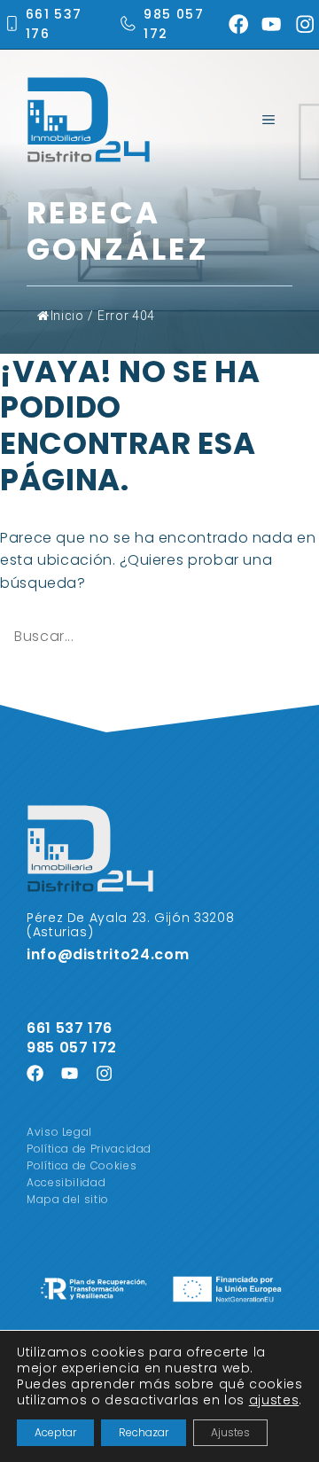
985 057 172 (72, 1047)
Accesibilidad (66, 1182)
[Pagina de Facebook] (35, 1073)
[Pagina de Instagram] (104, 1073)
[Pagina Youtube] (69, 1073)
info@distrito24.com (108, 954)
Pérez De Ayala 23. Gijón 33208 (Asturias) (130, 925)
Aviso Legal (59, 1131)
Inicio (67, 316)
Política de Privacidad (89, 1148)
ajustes (274, 1400)
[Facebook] (238, 24)
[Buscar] (25, 677)
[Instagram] (305, 24)
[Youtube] (271, 24)
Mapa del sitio (68, 1199)
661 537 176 (72, 1028)
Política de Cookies (81, 1165)
